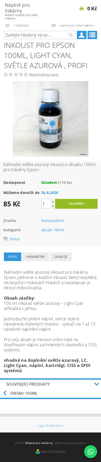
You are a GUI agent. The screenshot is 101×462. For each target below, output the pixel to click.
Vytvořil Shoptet (53, 451)
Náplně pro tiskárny (21, 11)
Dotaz (15, 239)
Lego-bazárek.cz (50, 425)
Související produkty (28, 384)
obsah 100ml (52, 229)
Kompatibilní (52, 220)
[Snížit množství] (53, 206)
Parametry (35, 257)
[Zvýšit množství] (53, 201)
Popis (12, 257)
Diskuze (61, 257)
